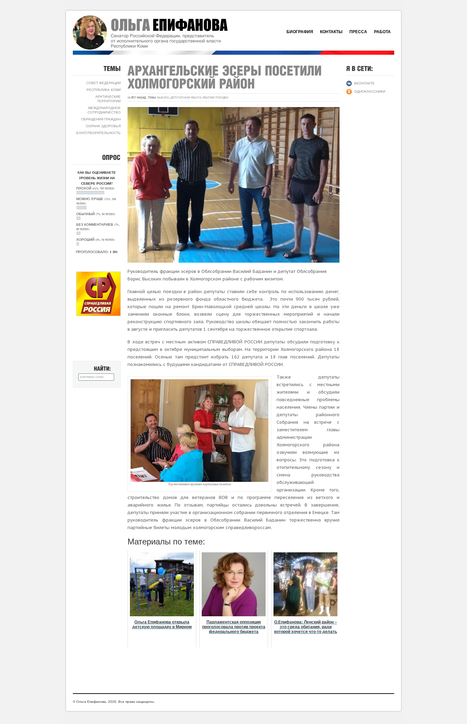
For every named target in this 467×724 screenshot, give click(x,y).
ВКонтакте (364, 83)
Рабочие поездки (215, 97)
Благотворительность (98, 132)
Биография (299, 31)
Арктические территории (108, 98)
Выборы (163, 97)
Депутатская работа (186, 97)
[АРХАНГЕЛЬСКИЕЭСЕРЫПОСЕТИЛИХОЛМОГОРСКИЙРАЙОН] (226, 77)
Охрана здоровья (103, 125)
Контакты (331, 31)
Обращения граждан (101, 119)
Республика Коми (103, 89)
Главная (158, 32)
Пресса (358, 31)
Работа (382, 31)
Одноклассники (369, 91)
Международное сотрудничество (104, 110)
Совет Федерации (103, 82)
